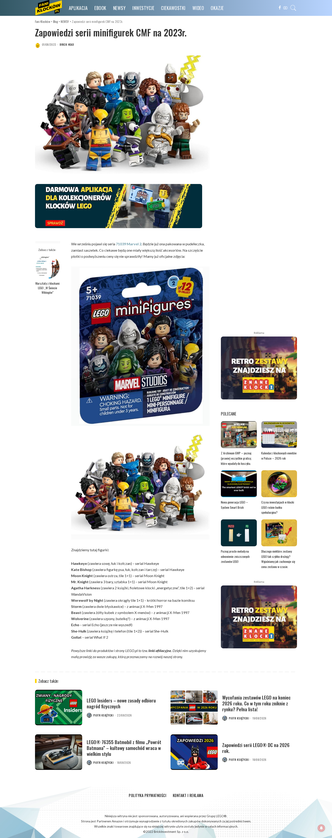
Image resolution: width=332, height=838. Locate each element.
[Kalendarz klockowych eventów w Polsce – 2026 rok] (279, 434)
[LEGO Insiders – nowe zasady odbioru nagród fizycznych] (58, 707)
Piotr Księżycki (103, 715)
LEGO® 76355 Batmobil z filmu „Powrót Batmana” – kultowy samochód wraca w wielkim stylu (124, 747)
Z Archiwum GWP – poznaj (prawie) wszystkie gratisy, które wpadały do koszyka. (236, 458)
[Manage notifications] (321, 828)
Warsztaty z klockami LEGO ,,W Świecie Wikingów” (47, 288)
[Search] (293, 8)
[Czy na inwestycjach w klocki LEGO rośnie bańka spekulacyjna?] (279, 483)
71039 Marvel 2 (128, 244)
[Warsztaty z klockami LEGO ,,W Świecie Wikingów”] (47, 267)
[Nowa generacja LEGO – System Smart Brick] (239, 483)
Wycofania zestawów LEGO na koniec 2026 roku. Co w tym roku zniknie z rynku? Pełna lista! (256, 703)
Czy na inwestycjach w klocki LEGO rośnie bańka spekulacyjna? (277, 507)
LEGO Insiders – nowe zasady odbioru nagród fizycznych (121, 703)
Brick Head (67, 44)
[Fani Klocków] (48, 8)
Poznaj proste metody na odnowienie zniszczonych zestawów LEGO (235, 556)
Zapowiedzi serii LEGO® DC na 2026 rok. (256, 747)
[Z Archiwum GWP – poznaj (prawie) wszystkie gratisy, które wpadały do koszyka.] (239, 434)
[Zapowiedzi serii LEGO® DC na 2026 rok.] (194, 752)
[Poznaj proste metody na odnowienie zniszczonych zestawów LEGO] (239, 532)
